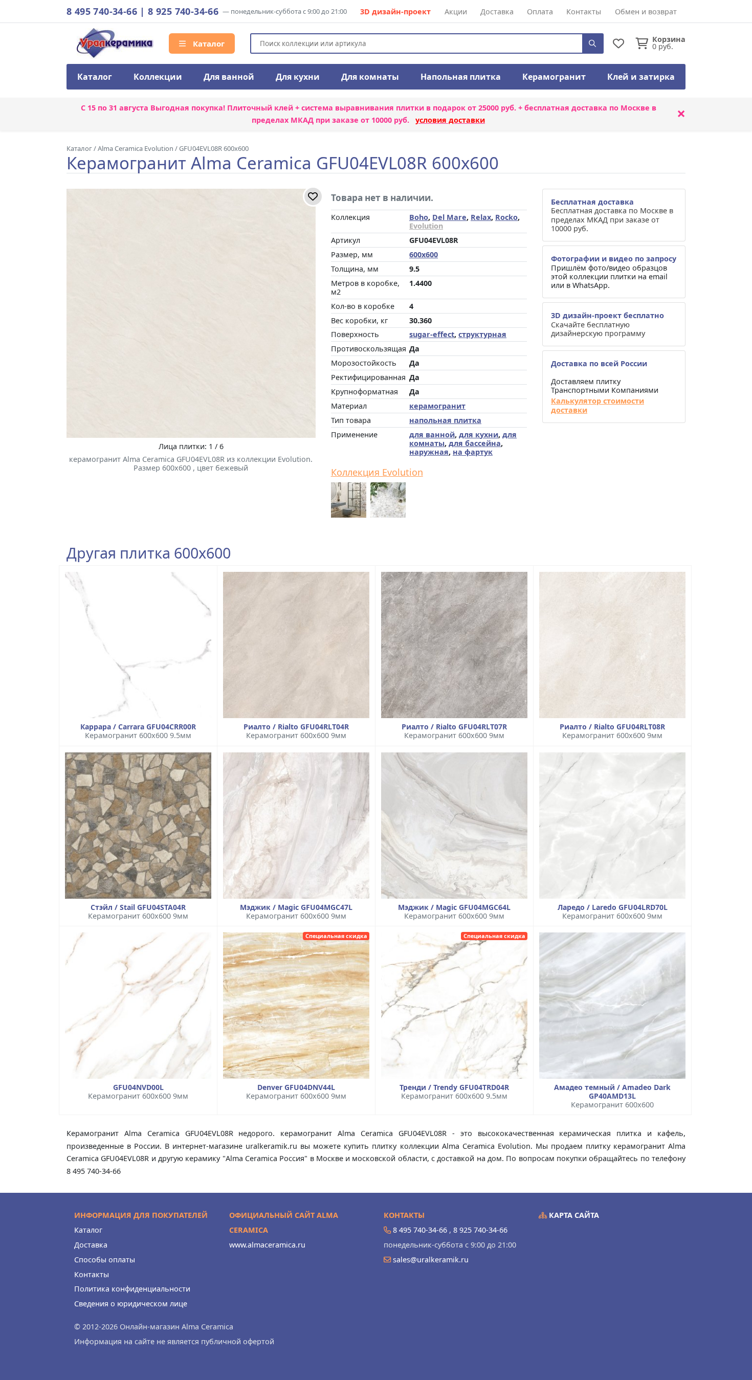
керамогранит (437, 406)
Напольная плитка (461, 76)
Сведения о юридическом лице (130, 1303)
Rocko (506, 217)
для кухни (478, 434)
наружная (429, 452)
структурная (482, 334)
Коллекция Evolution (377, 472)
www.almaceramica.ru (267, 1245)
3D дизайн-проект (395, 11)
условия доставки (450, 120)
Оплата (540, 11)
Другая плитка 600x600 (149, 553)
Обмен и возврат (646, 11)
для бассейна (475, 443)
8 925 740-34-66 (183, 11)
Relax (481, 217)
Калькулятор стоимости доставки (597, 405)
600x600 (423, 254)
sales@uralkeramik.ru (431, 1259)
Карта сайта (573, 1215)
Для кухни (298, 76)
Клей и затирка (641, 76)
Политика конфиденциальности (132, 1289)
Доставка (497, 11)
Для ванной (229, 76)
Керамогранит (554, 76)
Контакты (583, 11)
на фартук (473, 452)
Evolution (426, 226)
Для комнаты (370, 76)
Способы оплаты (104, 1259)
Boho (418, 217)
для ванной (432, 434)
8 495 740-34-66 (102, 11)
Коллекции (158, 76)
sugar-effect (431, 334)
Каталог (208, 43)
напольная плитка (445, 420)
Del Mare (449, 217)
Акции (456, 11)
